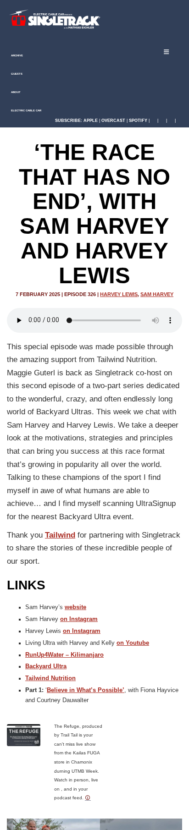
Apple (90, 120)
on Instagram (79, 619)
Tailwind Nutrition (50, 678)
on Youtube (133, 643)
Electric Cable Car (25, 110)
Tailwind (60, 535)
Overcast (113, 120)
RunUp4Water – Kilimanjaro (64, 655)
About (15, 92)
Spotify (138, 120)
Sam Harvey (156, 294)
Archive (16, 55)
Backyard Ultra (46, 666)
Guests (16, 73)
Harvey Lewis (119, 294)
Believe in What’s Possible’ (85, 690)
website (75, 607)
